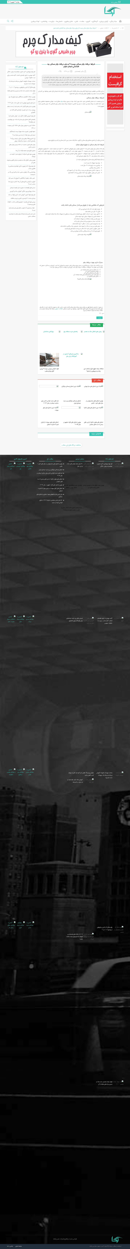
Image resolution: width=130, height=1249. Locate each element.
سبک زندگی (113, 21)
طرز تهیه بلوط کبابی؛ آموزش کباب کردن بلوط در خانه (21, 195)
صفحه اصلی (18, 1246)
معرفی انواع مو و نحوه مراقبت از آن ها (25, 150)
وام (61, 101)
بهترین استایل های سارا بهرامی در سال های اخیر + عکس (94, 402)
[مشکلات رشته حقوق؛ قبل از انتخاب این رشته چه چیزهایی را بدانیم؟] (93, 360)
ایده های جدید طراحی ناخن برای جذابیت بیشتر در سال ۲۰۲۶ (49, 402)
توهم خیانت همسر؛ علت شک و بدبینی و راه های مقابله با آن (104, 1082)
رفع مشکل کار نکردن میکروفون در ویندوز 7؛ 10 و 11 (22, 87)
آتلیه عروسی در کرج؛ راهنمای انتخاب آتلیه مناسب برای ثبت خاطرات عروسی (104, 620)
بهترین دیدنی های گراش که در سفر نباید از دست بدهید (21, 106)
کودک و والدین (35, 21)
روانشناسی (44, 21)
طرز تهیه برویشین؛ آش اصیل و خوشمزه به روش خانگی (21, 71)
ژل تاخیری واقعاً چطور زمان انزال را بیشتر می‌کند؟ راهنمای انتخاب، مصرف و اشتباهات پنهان (22, 139)
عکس (76, 21)
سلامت (82, 21)
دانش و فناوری (69, 21)
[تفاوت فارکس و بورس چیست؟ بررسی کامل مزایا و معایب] (49, 360)
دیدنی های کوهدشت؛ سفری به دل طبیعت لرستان (22, 187)
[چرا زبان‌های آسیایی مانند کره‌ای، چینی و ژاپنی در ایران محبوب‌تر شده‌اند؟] (71, 429)
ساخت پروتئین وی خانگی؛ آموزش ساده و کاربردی (22, 191)
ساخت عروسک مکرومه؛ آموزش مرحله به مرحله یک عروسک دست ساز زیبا (104, 775)
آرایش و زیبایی (104, 21)
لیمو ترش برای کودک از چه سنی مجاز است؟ (23, 135)
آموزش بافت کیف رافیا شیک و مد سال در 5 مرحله (75, 780)
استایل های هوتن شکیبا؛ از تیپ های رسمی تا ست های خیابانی (93, 423)
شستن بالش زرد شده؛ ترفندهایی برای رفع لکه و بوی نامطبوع (74, 619)
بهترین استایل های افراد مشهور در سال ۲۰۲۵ (72, 423)
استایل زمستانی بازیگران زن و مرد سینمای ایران (72, 402)
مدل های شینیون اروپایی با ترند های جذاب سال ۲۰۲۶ (21, 103)
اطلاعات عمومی (59, 309)
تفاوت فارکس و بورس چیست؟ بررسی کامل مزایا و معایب (49, 370)
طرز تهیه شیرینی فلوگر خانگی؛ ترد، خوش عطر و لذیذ (22, 116)
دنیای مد (51, 21)
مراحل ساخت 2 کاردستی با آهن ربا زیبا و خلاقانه (23, 198)
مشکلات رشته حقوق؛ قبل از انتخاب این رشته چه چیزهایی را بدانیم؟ (93, 370)
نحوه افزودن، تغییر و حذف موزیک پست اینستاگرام (22, 131)
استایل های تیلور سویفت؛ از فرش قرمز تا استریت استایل (49, 423)
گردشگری (95, 21)
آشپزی (88, 21)
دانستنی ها (59, 21)
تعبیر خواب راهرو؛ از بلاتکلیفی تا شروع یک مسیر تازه (22, 178)
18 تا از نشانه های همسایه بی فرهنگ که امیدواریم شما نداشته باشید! (75, 936)
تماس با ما (114, 2)
